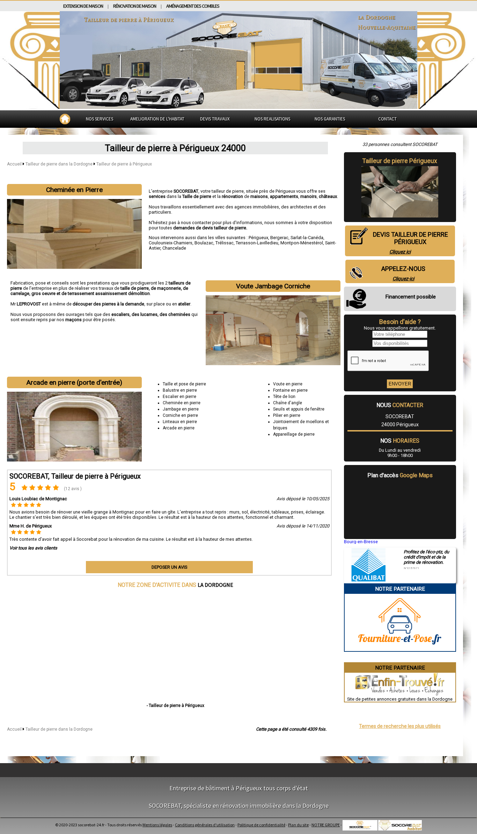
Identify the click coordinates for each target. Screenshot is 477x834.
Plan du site (298, 824)
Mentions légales (157, 824)
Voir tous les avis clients (33, 548)
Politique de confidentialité (261, 824)
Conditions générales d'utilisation (205, 824)
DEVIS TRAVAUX (215, 119)
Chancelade (174, 248)
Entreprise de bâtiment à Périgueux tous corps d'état (238, 788)
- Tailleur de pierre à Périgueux (175, 705)
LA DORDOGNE (215, 584)
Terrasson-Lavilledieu (257, 242)
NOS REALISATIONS (272, 119)
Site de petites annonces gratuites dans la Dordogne (400, 699)
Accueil (14, 164)
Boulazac (204, 242)
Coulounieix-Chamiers (170, 242)
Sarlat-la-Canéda (307, 237)
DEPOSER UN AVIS (169, 567)
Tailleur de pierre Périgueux (399, 160)
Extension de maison (83, 6)
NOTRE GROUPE (325, 824)
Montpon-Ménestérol (301, 242)
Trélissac (224, 242)
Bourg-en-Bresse (361, 541)
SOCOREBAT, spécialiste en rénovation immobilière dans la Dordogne (239, 806)
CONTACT (387, 119)
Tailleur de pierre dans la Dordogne (59, 164)
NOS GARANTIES (330, 119)
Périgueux (258, 237)
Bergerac (279, 237)
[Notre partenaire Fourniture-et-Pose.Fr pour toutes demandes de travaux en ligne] (399, 648)
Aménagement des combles (192, 6)
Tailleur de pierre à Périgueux (124, 164)
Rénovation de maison (134, 6)
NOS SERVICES (99, 119)
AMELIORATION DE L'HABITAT (157, 119)
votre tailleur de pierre (222, 191)
